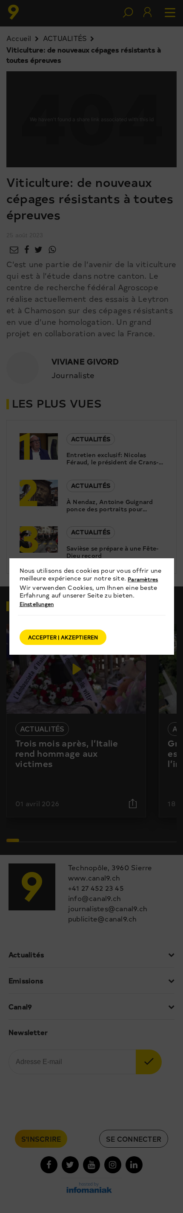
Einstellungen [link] (37, 604)
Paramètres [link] (143, 579)
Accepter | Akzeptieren (63, 637)
